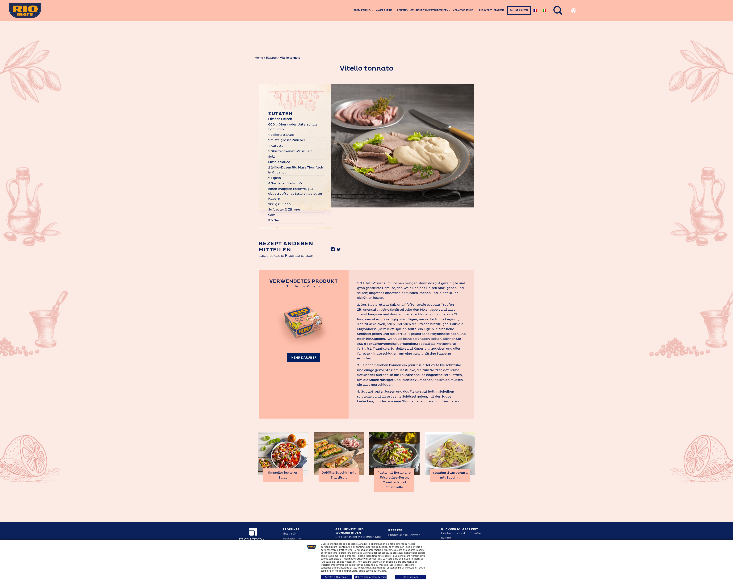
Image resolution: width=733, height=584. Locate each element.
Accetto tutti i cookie (336, 577)
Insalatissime (292, 538)
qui (379, 558)
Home (259, 57)
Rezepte (271, 57)
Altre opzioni (411, 577)
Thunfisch (289, 533)
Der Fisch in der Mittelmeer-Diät (358, 537)
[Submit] (603, 22)
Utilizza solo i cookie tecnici (370, 577)
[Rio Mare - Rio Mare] (25, 10)
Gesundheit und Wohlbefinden (349, 531)
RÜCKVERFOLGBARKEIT (459, 529)
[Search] (557, 10)
